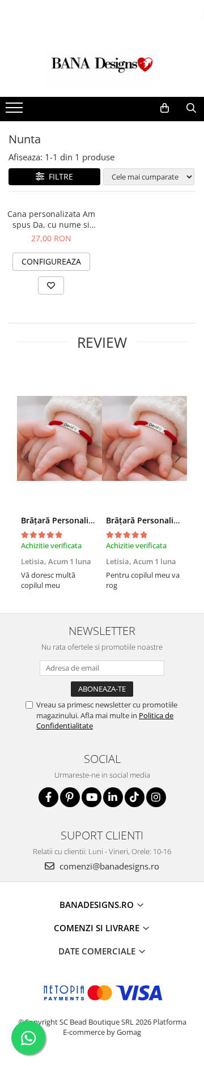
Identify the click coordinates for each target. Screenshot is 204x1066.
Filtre (58, 176)
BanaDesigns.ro (98, 904)
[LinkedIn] (113, 797)
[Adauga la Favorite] (51, 285)
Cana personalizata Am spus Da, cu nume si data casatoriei (51, 219)
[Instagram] (156, 797)
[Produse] (16, 111)
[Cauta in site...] (191, 108)
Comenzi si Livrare (98, 927)
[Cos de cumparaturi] (164, 108)
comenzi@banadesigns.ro (108, 866)
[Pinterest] (70, 797)
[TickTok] (134, 797)
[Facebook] (48, 797)
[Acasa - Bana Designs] (102, 68)
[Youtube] (91, 797)
